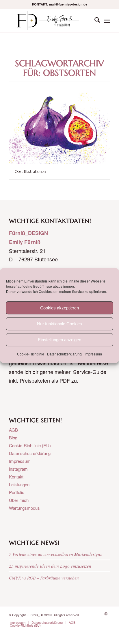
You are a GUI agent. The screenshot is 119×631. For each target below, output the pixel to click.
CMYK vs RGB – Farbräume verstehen (44, 578)
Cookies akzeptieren (59, 307)
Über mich (19, 500)
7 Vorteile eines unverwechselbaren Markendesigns (55, 554)
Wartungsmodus (24, 508)
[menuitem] (94, 20)
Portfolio (16, 492)
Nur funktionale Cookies (59, 323)
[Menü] (107, 20)
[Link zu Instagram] (105, 613)
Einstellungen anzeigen (59, 339)
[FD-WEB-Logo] (49, 20)
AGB (13, 430)
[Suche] (94, 20)
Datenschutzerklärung (64, 353)
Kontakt (16, 477)
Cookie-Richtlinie (30, 353)
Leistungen (19, 484)
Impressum (93, 353)
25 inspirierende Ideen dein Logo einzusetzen (50, 566)
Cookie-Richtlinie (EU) (30, 445)
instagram (18, 469)
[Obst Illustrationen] (59, 123)
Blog (13, 437)
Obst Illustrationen (30, 171)
